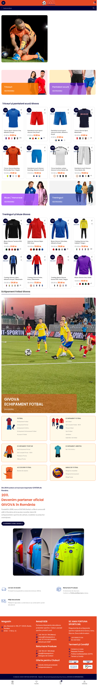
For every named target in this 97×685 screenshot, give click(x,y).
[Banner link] (24, 82)
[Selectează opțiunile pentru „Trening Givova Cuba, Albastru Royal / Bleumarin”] (21, 256)
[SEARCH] (94, 8)
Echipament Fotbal (22, 421)
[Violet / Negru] (63, 285)
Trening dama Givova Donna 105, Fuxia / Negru (59, 278)
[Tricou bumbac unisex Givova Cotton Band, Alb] (60, 155)
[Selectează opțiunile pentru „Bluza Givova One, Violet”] (92, 256)
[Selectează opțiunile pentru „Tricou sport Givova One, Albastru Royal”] (21, 109)
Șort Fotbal (69, 431)
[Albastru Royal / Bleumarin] (42, 285)
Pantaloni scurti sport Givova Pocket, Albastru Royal (59, 132)
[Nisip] (85, 176)
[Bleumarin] (41, 138)
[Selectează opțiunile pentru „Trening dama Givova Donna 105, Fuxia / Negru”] (68, 256)
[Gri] (57, 176)
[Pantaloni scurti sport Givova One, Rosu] (37, 118)
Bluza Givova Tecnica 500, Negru (13, 242)
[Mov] (6, 138)
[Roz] (12, 138)
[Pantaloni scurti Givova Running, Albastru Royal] (37, 155)
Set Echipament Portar (23, 449)
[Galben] (38, 138)
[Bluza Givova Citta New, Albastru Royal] (60, 228)
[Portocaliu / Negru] (15, 285)
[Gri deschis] (83, 138)
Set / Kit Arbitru (70, 449)
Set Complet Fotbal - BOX (73, 425)
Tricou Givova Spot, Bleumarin (81, 131)
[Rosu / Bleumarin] (82, 249)
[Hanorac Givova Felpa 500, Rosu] (37, 228)
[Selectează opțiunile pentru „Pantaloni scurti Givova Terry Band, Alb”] (92, 147)
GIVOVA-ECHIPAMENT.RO (75, 677)
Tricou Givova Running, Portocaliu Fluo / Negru (12, 169)
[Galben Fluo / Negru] (7, 176)
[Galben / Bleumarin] (12, 285)
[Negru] (14, 138)
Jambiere (68, 434)
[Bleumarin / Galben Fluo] (37, 285)
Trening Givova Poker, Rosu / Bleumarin (34, 278)
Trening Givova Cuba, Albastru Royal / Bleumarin (13, 278)
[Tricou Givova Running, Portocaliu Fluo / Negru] (13, 155)
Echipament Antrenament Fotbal (26, 431)
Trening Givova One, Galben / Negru (81, 242)
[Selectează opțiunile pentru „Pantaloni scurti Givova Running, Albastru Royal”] (45, 147)
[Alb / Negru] (13, 176)
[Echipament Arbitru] (72, 451)
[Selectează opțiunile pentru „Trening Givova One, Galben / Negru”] (92, 220)
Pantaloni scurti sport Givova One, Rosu (34, 131)
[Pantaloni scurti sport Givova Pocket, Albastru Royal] (60, 118)
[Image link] (74, 661)
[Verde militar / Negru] (18, 285)
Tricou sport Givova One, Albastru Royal (12, 131)
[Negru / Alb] (88, 249)
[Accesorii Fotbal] (24, 472)
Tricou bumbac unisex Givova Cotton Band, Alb (59, 169)
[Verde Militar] (66, 176)
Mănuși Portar (21, 459)
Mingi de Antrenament (72, 474)
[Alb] (64, 140)
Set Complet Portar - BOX (24, 452)
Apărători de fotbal (71, 437)
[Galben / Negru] (9, 285)
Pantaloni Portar (22, 456)
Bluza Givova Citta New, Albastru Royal (59, 242)
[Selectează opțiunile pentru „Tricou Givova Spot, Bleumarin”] (92, 109)
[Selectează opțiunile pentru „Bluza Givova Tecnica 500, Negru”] (21, 220)
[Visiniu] (9, 249)
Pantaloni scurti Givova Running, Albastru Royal (35, 169)
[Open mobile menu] (3, 3)
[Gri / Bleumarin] (34, 285)
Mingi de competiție (71, 470)
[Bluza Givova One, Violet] (84, 265)
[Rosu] (9, 138)
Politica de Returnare (76, 593)
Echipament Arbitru (23, 428)
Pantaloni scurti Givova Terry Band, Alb (83, 169)
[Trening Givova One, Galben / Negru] (84, 228)
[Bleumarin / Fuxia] (66, 285)
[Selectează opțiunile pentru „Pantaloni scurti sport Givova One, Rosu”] (45, 109)
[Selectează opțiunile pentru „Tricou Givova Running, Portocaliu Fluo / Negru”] (21, 147)
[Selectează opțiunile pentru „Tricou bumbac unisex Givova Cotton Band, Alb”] (68, 147)
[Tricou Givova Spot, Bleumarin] (84, 118)
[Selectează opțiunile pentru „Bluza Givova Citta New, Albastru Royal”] (68, 220)
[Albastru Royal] (56, 140)
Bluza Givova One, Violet (83, 277)
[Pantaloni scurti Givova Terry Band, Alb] (84, 155)
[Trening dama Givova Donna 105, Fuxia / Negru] (60, 265)
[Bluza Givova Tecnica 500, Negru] (13, 228)
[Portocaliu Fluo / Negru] (19, 176)
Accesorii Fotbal (22, 434)
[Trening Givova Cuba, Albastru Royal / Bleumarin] (13, 265)
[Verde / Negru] (77, 249)
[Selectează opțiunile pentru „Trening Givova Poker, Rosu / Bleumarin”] (45, 256)
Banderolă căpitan (22, 470)
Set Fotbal (69, 421)
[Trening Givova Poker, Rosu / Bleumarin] (37, 265)
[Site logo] (48, 2)
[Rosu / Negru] (79, 249)
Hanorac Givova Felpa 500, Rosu (35, 242)
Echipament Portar (22, 425)
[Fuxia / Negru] (60, 285)
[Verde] (30, 138)
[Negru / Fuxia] (85, 249)
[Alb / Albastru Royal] (16, 176)
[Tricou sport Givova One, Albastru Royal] (13, 118)
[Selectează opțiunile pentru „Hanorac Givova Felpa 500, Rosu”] (45, 220)
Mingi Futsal (69, 477)
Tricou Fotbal (70, 428)
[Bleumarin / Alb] (10, 176)
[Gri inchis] (17, 138)
